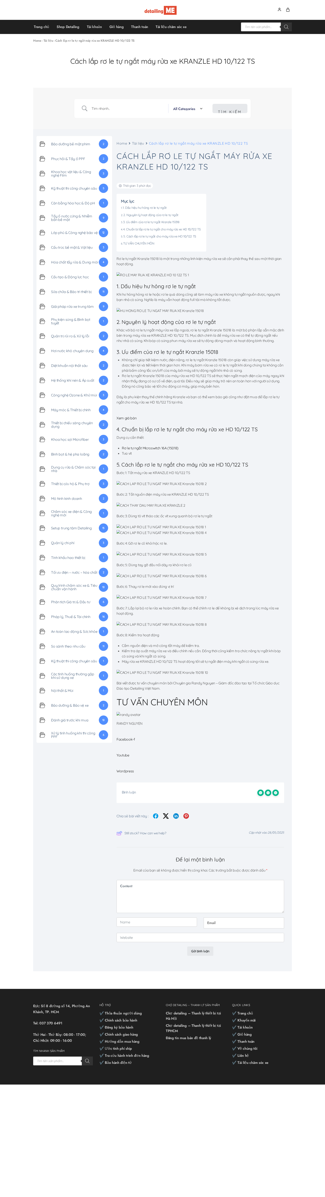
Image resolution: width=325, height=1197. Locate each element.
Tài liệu (48, 40)
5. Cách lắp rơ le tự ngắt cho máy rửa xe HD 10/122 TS (159, 236)
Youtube (123, 755)
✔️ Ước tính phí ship (115, 1048)
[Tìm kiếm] (286, 26)
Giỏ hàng (116, 26)
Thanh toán (139, 26)
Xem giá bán (126, 418)
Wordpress (125, 771)
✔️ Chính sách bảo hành (118, 1020)
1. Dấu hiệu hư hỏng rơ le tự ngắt (144, 208)
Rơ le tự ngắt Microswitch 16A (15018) (150, 448)
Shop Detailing (68, 26)
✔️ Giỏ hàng (242, 1034)
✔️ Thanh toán (243, 1041)
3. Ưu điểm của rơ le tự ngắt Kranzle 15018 (151, 222)
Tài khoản (94, 26)
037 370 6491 (50, 1023)
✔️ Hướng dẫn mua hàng (119, 1041)
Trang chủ (41, 26)
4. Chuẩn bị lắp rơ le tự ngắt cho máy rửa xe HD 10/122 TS (162, 229)
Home (37, 40)
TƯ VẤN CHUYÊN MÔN (138, 243)
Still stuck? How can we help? (145, 833)
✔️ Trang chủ (242, 1013)
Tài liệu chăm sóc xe (171, 26)
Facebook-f (126, 739)
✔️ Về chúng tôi (244, 1048)
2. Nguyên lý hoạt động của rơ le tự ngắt (150, 215)
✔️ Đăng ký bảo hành (116, 1027)
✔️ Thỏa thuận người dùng (120, 1013)
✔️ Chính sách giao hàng (118, 1034)
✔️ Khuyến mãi (244, 1020)
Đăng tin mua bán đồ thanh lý (188, 1037)
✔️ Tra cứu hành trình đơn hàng (124, 1055)
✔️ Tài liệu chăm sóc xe (250, 1062)
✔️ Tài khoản (242, 1027)
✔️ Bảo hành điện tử (115, 1062)
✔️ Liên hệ (240, 1055)
